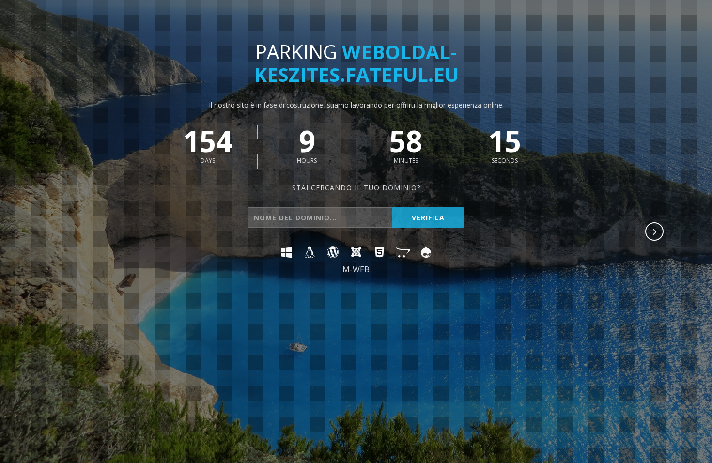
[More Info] (655, 232)
